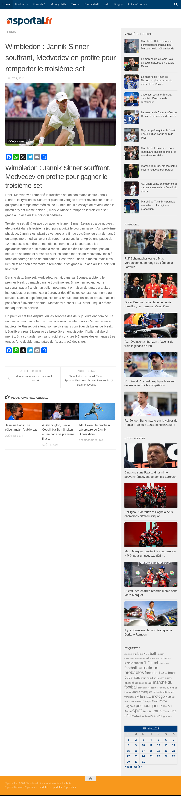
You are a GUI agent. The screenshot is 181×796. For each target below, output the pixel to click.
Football (20, 4)
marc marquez (142, 692)
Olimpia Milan (150, 701)
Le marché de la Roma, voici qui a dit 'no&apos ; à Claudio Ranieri (157, 62)
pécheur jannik (149, 705)
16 (136, 750)
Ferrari (152, 663)
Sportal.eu (43, 787)
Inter (172, 673)
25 (151, 756)
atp (135, 653)
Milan (140, 696)
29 (128, 761)
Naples (170, 696)
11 (151, 745)
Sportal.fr (57, 787)
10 (143, 745)
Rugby (118, 4)
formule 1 (153, 673)
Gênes (164, 673)
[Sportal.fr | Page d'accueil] (29, 21)
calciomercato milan (134, 658)
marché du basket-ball (138, 682)
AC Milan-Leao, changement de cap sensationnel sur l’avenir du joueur (159, 187)
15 (128, 750)
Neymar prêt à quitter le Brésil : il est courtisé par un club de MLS (159, 134)
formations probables (141, 670)
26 (158, 756)
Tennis (75, 4)
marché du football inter (148, 688)
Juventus (132, 677)
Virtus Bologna (159, 716)
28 (173, 756)
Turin (166, 711)
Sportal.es (70, 787)
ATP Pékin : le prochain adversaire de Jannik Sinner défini (94, 430)
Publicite (66, 783)
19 (158, 750)
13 (166, 745)
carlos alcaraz (152, 658)
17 (143, 750)
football (130, 668)
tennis (10, 32)
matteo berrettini (161, 692)
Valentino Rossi (142, 716)
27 (166, 756)
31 (143, 761)
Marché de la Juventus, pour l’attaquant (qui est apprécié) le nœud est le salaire (158, 152)
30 (136, 761)
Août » (138, 766)
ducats (138, 663)
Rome (128, 711)
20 (166, 750)
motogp (158, 696)
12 (158, 745)
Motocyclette (58, 4)
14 (173, 745)
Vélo (106, 4)
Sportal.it (30, 787)
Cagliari (160, 654)
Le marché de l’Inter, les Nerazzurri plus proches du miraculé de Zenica (156, 80)
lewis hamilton (148, 678)
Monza (148, 697)
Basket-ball (91, 4)
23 (136, 756)
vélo (170, 716)
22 (128, 756)
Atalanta (128, 654)
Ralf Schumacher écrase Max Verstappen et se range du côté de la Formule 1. (148, 263)
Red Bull (167, 706)
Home (6, 4)
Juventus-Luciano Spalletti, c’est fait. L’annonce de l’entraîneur (156, 98)
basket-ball (146, 653)
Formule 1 (39, 4)
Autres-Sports (136, 4)
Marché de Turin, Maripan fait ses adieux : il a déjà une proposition (158, 205)
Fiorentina (164, 663)
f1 (145, 663)
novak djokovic (135, 701)
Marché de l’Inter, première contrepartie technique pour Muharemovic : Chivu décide (157, 45)
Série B (147, 711)
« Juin (128, 766)
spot (137, 710)
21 (173, 750)
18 (151, 750)
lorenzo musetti (164, 678)
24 (143, 756)
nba (126, 701)
